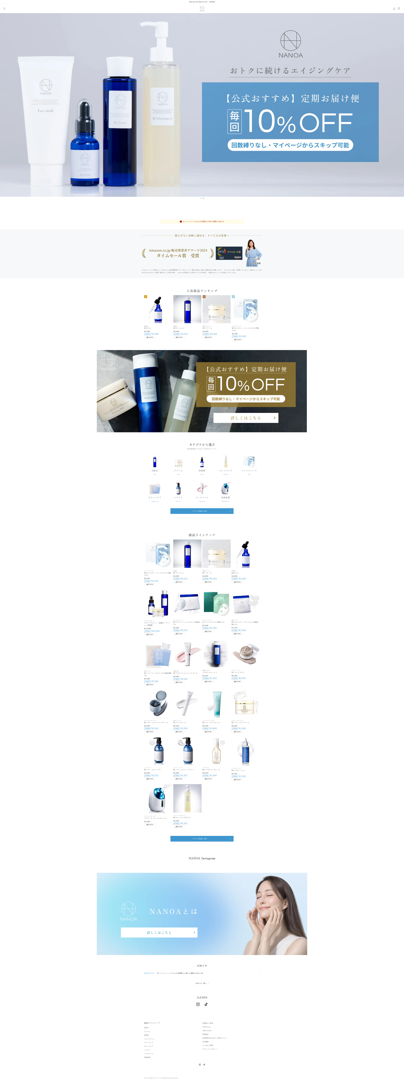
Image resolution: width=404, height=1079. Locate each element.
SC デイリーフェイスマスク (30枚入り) (187, 623)
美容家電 (147, 1057)
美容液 (146, 1035)
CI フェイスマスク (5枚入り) (213, 622)
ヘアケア (147, 1050)
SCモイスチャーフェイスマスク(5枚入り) (245, 329)
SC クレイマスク (238, 672)
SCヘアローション (238, 770)
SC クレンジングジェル (211, 722)
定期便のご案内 (207, 1023)
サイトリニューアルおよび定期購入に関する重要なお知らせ (203, 221)
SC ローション (178, 328)
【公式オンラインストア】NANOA (157, 1078)
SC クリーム (207, 328)
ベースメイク (148, 1053)
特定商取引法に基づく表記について (214, 1038)
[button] (4, 8)
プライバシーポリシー (210, 1049)
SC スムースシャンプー (153, 769)
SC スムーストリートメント (183, 769)
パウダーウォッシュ (209, 672)
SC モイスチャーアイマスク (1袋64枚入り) (245, 623)
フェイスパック (149, 1039)
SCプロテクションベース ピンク (185, 673)
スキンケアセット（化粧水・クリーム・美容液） (157, 624)
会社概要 (205, 1042)
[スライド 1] (200, 198)
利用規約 (205, 1034)
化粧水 (146, 1028)
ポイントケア (148, 1046)
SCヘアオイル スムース (211, 769)
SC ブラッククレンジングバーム (156, 722)
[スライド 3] (203, 198)
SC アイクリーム (179, 722)
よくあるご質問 (207, 1045)
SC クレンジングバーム (240, 722)
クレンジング (148, 1042)
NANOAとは (206, 1027)
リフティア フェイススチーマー (156, 818)
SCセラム (147, 328)
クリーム (147, 1031)
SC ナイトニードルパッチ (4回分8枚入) (157, 674)
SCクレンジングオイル (181, 817)
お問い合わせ (207, 1030)
